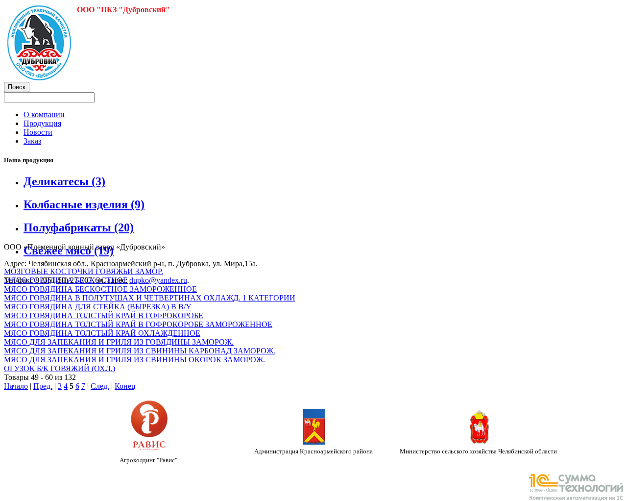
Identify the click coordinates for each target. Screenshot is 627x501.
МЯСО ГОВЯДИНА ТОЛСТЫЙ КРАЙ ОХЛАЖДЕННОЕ (102, 333)
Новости (38, 132)
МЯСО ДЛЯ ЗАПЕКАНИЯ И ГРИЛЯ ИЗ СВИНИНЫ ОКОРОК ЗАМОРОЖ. (134, 359)
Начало (16, 386)
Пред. (42, 386)
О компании (44, 114)
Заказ (32, 141)
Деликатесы (64, 181)
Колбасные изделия (84, 204)
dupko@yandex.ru (158, 280)
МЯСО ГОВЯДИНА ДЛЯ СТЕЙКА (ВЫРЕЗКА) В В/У (97, 306)
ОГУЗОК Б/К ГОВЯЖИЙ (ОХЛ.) (59, 368)
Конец (125, 386)
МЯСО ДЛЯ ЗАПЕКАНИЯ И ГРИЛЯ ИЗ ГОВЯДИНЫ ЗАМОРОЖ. (119, 342)
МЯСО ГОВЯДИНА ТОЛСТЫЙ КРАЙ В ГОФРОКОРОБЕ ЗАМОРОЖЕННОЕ (138, 324)
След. (100, 386)
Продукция (42, 123)
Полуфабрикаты (79, 227)
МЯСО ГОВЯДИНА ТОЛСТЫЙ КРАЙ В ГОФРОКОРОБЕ (103, 315)
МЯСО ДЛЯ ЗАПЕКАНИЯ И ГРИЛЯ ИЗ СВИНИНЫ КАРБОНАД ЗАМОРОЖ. (139, 351)
